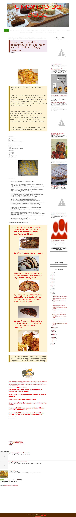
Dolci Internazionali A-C (32, 30)
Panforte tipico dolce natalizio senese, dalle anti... (59, 310)
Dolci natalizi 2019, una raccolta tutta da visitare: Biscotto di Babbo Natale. (26, 408)
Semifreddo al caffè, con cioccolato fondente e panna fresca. (57, 134)
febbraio (54, 338)
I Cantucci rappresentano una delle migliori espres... (58, 306)
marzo (53, 337)
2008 (53, 344)
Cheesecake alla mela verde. (56, 64)
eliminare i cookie (37, 516)
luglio (53, 331)
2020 (53, 281)
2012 (52, 292)
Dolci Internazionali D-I (48, 30)
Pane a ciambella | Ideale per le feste (22, 399)
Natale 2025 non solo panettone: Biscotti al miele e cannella (27, 395)
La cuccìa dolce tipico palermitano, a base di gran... (59, 324)
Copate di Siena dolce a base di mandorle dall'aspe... (59, 308)
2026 (53, 272)
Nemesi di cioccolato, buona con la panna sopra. (19, 452)
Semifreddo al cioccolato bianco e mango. (18, 461)
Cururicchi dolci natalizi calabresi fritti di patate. (59, 301)
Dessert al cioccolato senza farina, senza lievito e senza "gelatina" (58, 69)
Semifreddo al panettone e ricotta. (28, 253)
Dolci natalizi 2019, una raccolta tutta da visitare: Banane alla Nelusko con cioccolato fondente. (26, 413)
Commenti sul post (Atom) (17, 441)
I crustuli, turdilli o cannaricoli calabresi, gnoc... (59, 322)
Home (6, 30)
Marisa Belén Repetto (18, 442)
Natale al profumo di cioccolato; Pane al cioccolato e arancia (28, 403)
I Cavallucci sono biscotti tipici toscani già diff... (59, 303)
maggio (53, 334)
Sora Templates (7, 485)
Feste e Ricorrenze (51, 33)
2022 (53, 278)
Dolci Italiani (39, 33)
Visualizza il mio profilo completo (19, 443)
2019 (52, 282)
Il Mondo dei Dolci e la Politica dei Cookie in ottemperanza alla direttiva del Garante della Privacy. (59, 96)
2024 (53, 275)
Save (18, 387)
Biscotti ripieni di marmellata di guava (58, 102)
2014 (52, 289)
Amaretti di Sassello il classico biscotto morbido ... (59, 315)
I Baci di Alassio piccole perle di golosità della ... (59, 317)
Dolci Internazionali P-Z (27, 33)
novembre (54, 327)
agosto (53, 330)
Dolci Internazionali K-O (64, 30)
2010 (53, 341)
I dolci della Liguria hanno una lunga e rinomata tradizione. (58, 186)
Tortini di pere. (12, 470)
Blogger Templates (14, 485)
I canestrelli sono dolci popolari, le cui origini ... (58, 312)
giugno (53, 333)
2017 (52, 285)
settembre (54, 328)
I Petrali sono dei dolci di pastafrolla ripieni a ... (59, 297)
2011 (52, 293)
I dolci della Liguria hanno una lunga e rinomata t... (59, 319)
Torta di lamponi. (55, 325)
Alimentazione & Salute (16, 30)
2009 (53, 343)
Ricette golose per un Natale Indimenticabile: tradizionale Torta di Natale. (25, 390)
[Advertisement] (17, 60)
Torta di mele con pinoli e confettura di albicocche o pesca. (58, 241)
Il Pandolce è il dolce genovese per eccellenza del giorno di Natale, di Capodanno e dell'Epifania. (28, 275)
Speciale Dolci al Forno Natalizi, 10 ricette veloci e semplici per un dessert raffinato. (58, 213)
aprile (53, 335)
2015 (52, 288)
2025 (52, 274)
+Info (45, 515)
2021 (52, 279)
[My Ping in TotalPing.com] (6, 480)
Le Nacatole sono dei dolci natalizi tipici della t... (59, 299)
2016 (52, 286)
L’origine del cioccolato (55, 107)
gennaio (54, 340)
